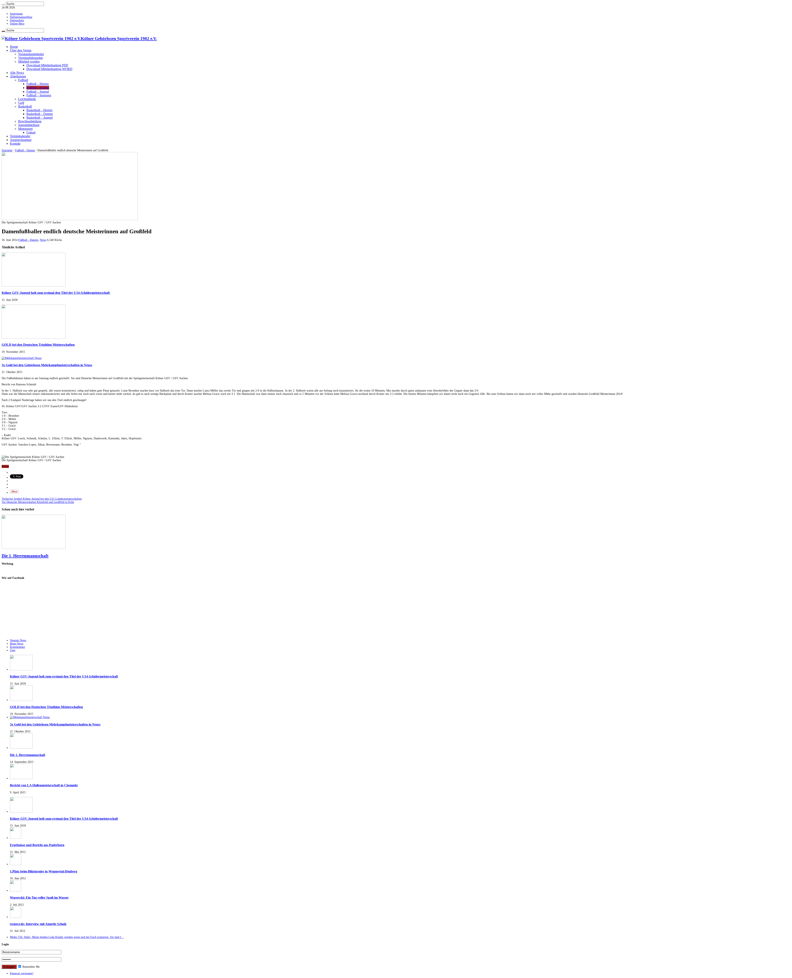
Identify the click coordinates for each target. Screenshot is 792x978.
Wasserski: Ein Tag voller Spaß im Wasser (39, 897)
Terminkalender (20, 136)
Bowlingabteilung (29, 121)
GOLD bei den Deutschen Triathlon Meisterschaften (38, 345)
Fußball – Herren (37, 84)
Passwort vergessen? (21, 973)
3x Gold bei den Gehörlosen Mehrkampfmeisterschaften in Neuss (47, 365)
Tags (12, 650)
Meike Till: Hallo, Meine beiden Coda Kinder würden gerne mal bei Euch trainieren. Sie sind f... (67, 937)
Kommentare (17, 646)
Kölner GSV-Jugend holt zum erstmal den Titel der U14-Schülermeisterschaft (56, 293)
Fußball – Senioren (38, 95)
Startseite (7, 150)
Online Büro (17, 23)
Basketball (25, 106)
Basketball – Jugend (39, 117)
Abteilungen (18, 76)
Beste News (16, 643)
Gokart (30, 132)
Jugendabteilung (28, 125)
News (43, 240)
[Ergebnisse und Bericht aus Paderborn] (15, 837)
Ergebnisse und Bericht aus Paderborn (37, 845)
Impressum (16, 13)
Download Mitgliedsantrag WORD (49, 69)
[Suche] (3, 4)
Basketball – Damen (39, 114)
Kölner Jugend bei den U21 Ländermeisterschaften (42, 498)
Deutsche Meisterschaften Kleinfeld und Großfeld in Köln (38, 502)
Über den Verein (20, 50)
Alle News (17, 72)
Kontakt (15, 143)
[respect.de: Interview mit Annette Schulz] (15, 916)
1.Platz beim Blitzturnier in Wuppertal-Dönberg (43, 871)
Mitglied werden (29, 61)
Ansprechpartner (21, 140)
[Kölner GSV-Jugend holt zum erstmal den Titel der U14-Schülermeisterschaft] (21, 811)
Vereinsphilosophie (30, 58)
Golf (21, 102)
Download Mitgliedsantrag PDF (47, 65)
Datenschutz (17, 20)
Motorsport (25, 128)
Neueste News (18, 640)
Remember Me (31, 966)
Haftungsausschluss (21, 17)
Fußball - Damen (25, 150)
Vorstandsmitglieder (31, 54)
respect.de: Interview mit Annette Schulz (38, 924)
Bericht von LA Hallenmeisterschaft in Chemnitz (44, 785)
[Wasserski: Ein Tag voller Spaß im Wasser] (15, 890)
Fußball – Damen (37, 87)
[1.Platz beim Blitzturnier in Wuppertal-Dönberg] (15, 864)
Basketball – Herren (39, 110)
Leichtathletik (27, 99)
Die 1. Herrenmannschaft (25, 555)
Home (14, 46)
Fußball (23, 80)
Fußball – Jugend (37, 91)
